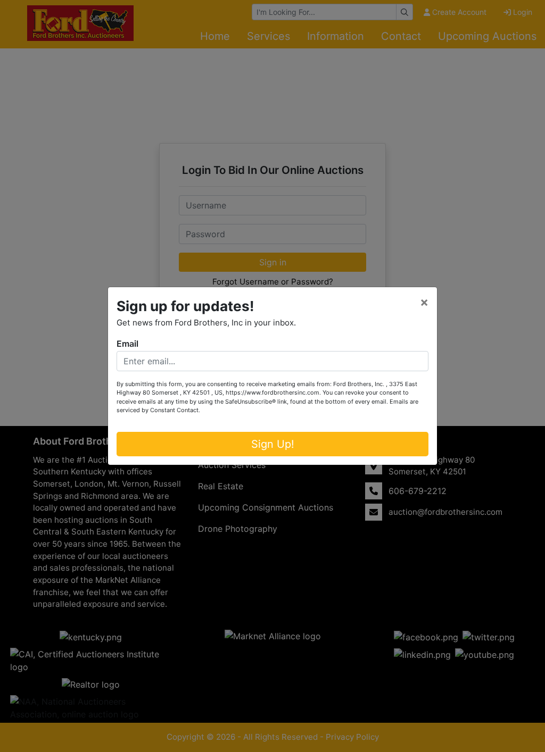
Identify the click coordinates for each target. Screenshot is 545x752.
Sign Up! (272, 444)
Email (127, 343)
